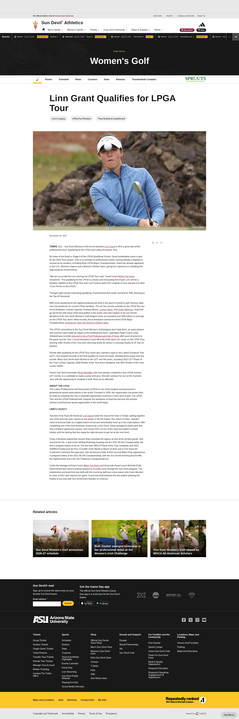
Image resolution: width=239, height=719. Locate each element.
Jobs (60, 700)
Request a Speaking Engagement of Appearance (158, 674)
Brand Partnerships (128, 644)
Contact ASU (87, 700)
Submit (68, 603)
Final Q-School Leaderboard (112, 119)
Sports (65, 634)
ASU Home (158, 16)
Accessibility (68, 713)
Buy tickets (188, 30)
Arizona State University (64, 16)
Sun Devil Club (126, 653)
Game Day (67, 667)
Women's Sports (75, 30)
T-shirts (94, 666)
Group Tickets (39, 640)
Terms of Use (95, 713)
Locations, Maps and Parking (188, 635)
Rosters (65, 644)
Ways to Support (140, 30)
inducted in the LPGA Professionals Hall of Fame (95, 336)
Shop (202, 30)
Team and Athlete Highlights (70, 658)
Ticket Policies (40, 653)
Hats (93, 670)
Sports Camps (155, 647)
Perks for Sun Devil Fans (158, 656)
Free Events (154, 643)
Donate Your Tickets (43, 661)
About (157, 30)
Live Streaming (69, 672)
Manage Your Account (43, 665)
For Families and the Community (159, 635)
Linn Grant (110, 246)
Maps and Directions (187, 651)
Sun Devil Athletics (62, 22)
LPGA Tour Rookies (82, 119)
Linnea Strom (106, 309)
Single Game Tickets (43, 649)
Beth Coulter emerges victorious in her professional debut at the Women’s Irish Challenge (117, 550)
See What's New (99, 678)
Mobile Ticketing (41, 669)
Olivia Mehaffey (85, 372)
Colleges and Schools (186, 16)
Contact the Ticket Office (42, 674)
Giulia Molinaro (125, 309)
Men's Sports (54, 30)
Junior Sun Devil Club (159, 651)
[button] (236, 37)
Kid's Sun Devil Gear (101, 658)
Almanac (120, 79)
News (78, 79)
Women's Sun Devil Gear (100, 652)
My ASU (170, 16)
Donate (123, 640)
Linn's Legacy (60, 119)
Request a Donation (158, 668)
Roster (48, 79)
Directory (72, 700)
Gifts (93, 674)
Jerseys (94, 662)
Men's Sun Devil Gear (101, 647)
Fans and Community (114, 30)
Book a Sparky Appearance (155, 663)
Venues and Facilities (187, 643)
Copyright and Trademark (45, 713)
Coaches (92, 79)
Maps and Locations (43, 700)
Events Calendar (70, 663)
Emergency (111, 713)
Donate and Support (130, 634)
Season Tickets (40, 644)
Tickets (93, 30)
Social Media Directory (73, 686)
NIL (121, 649)
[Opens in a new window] (186, 700)
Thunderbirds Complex (144, 79)
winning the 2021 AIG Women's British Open (86, 323)
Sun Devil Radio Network (70, 677)
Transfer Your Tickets (43, 657)
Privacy (81, 713)
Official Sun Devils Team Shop (100, 641)
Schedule (64, 79)
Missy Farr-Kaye (127, 276)
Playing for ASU (70, 682)
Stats (106, 79)
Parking (181, 647)
